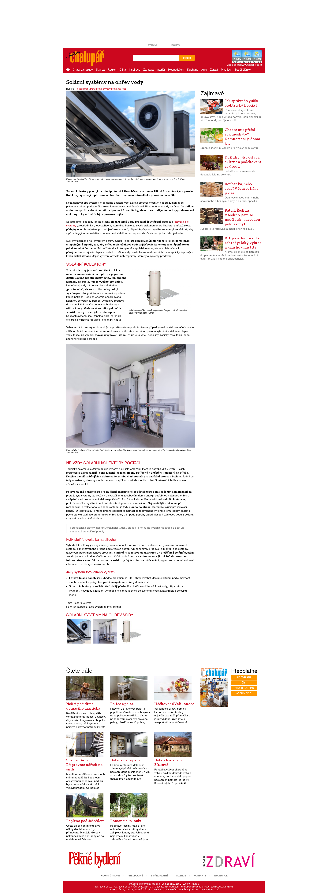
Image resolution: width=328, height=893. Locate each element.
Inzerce (181, 875)
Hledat (187, 58)
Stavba (100, 69)
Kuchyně (192, 69)
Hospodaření (176, 69)
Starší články (242, 69)
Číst (244, 682)
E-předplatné (159, 875)
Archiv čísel (244, 693)
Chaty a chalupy (83, 69)
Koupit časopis (244, 688)
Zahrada (148, 69)
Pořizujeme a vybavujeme (103, 89)
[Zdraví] (228, 860)
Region (112, 69)
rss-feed (122, 89)
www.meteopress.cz (251, 65)
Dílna (122, 69)
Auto (204, 69)
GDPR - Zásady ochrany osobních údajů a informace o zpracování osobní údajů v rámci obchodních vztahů (164, 889)
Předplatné (135, 875)
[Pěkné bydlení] (94, 860)
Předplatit (244, 677)
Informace (221, 875)
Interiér (161, 69)
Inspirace (134, 69)
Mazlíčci (226, 69)
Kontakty (200, 875)
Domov (175, 45)
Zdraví (152, 45)
